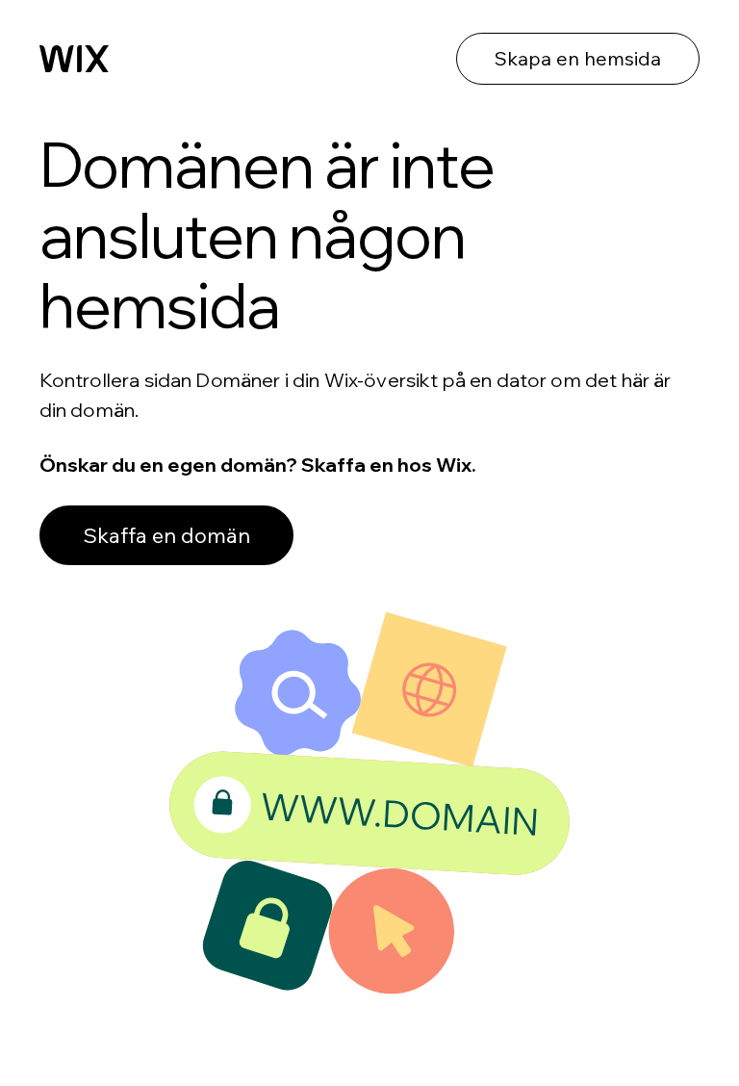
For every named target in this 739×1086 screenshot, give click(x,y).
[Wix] (74, 58)
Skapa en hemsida (578, 58)
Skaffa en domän (166, 535)
